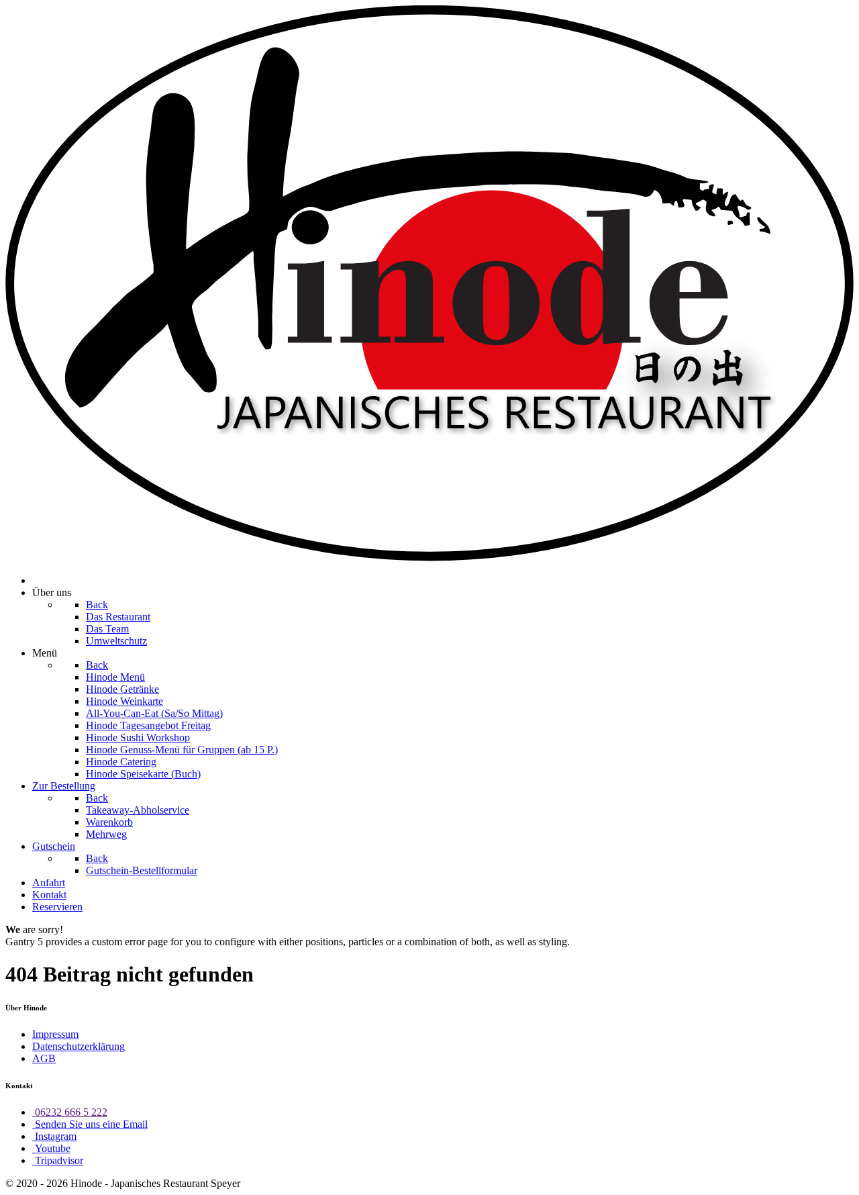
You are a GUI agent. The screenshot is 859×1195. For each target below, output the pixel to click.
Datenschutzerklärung (78, 1046)
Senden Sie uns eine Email (90, 1124)
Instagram (54, 1136)
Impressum (55, 1034)
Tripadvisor (57, 1160)
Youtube (51, 1148)
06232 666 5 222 (69, 1112)
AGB (44, 1058)
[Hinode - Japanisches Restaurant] (429, 557)
